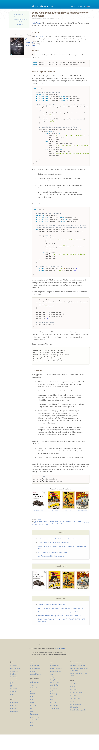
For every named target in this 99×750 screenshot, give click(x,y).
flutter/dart (33, 688)
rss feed (72, 687)
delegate (41, 524)
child (67, 523)
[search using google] (74, 7)
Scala (33, 23)
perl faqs (13, 705)
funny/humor (54, 680)
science (72, 701)
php (31, 699)
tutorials (32, 671)
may (63, 521)
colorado (53, 702)
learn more (57, 645)
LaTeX (51, 697)
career (52, 674)
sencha (32, 711)
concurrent (72, 523)
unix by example (35, 668)
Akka (38, 23)
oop (31, 696)
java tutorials (14, 665)
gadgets (52, 691)
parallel (79, 521)
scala (39, 519)
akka (74, 521)
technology (53, 694)
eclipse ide (13, 680)
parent (78, 523)
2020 (87, 523)
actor (36, 521)
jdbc (11, 683)
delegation (61, 523)
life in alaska (74, 707)
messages (58, 521)
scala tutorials (34, 682)
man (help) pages (35, 674)
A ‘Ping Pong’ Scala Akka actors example (53, 552)
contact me (73, 684)
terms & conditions (56, 668)
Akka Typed (40, 36)
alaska (52, 699)
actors (40, 521)
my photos (73, 689)
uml (31, 726)
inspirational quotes (76, 692)
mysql (32, 702)
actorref (83, 523)
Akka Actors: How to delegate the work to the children (57, 539)
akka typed (35, 524)
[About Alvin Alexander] (77, 7)
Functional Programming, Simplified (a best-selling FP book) (59, 615)
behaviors (47, 524)
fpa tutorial (53, 688)
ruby (31, 708)
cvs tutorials (54, 705)
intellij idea (13, 677)
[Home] (71, 7)
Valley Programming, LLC (62, 648)
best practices (34, 714)
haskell (32, 694)
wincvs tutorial (54, 708)
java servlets (14, 688)
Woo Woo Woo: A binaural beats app (51, 604)
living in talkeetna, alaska (78, 710)
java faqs (13, 674)
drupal (32, 685)
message (51, 521)
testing (32, 723)
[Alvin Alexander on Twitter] (84, 7)
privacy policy (54, 665)
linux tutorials (34, 665)
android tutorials (15, 668)
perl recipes (13, 708)
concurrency (69, 521)
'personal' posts (75, 698)
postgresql (33, 705)
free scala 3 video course (77, 665)
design (52, 677)
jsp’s (11, 686)
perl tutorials (14, 702)
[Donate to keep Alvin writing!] (88, 7)
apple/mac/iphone (55, 671)
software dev (34, 720)
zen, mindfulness (75, 704)
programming (34, 717)
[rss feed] (80, 7)
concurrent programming (51, 523)
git (31, 691)
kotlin (12, 694)
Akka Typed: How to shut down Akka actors (53, 542)
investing (73, 695)
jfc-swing (13, 691)
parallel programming (37, 523)
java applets (13, 671)
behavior (46, 521)
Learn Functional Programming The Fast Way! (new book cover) (61, 608)
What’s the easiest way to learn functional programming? (58, 612)
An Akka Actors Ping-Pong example (51, 556)
